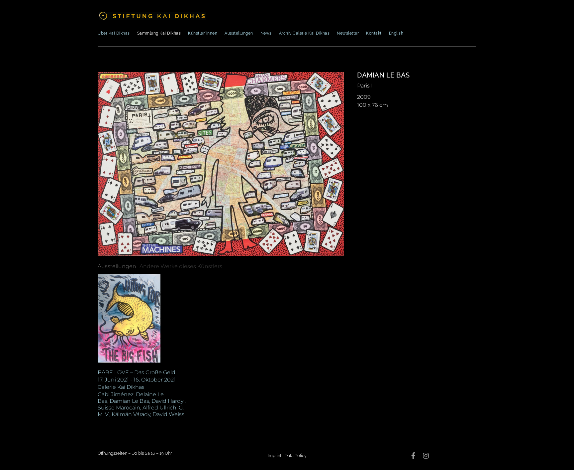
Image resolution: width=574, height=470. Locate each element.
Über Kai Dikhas (114, 33)
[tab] (117, 266)
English (396, 33)
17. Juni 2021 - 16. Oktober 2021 (137, 380)
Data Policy (296, 455)
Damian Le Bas (383, 75)
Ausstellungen (239, 33)
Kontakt (374, 33)
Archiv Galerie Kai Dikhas (304, 33)
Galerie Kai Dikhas (121, 387)
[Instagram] (425, 455)
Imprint (274, 455)
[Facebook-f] (413, 455)
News (266, 33)
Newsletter (348, 33)
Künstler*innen (202, 33)
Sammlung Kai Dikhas (159, 33)
